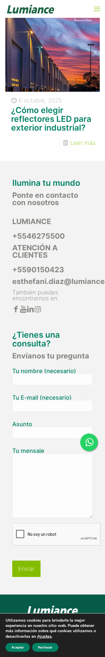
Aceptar (17, 647)
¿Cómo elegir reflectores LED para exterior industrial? (51, 119)
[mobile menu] (97, 9)
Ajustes (44, 636)
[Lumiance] (30, 8)
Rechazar (45, 647)
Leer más (82, 142)
